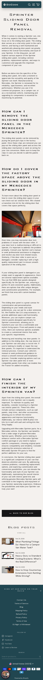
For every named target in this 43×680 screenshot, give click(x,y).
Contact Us (21, 600)
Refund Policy (21, 614)
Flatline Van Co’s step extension (23, 313)
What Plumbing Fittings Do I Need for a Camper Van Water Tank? (28, 544)
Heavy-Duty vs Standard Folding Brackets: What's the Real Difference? (28, 558)
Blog (21, 607)
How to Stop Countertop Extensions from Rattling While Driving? (28, 573)
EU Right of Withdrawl (21, 624)
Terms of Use (21, 621)
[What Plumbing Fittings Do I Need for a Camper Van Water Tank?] (8, 541)
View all (21, 533)
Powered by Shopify (21, 678)
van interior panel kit (11, 407)
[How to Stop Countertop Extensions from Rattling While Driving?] (8, 569)
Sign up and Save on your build (21, 590)
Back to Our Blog (22, 513)
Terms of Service (21, 603)
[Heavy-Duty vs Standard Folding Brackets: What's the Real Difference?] (8, 555)
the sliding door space (22, 198)
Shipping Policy (21, 611)
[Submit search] (40, 656)
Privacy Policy (21, 618)
